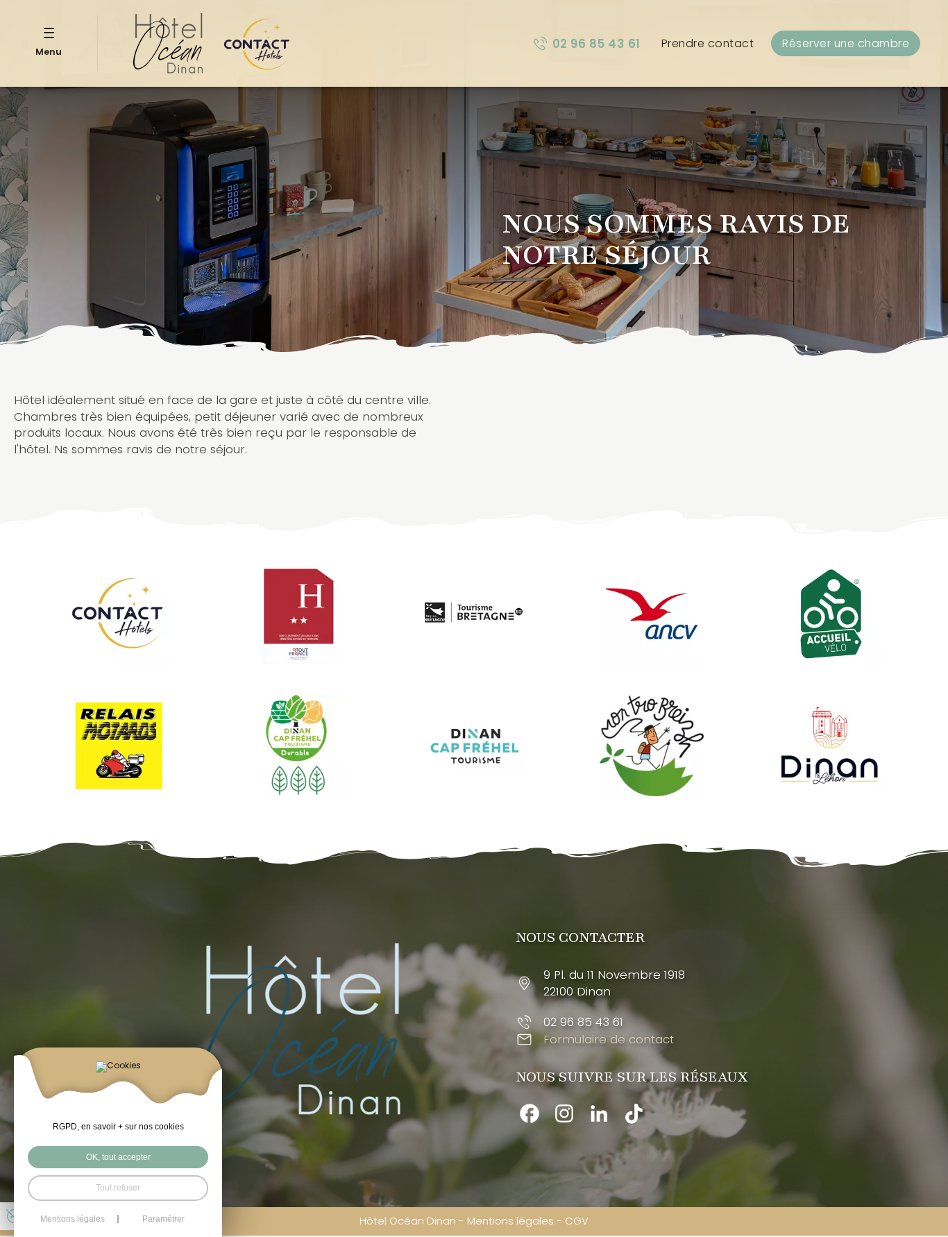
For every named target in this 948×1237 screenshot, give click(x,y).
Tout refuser (118, 1188)
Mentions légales (510, 1220)
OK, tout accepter (118, 1157)
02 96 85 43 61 (596, 43)
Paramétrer (163, 1219)
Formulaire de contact (608, 1039)
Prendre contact (707, 43)
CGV (577, 1220)
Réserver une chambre (845, 43)
